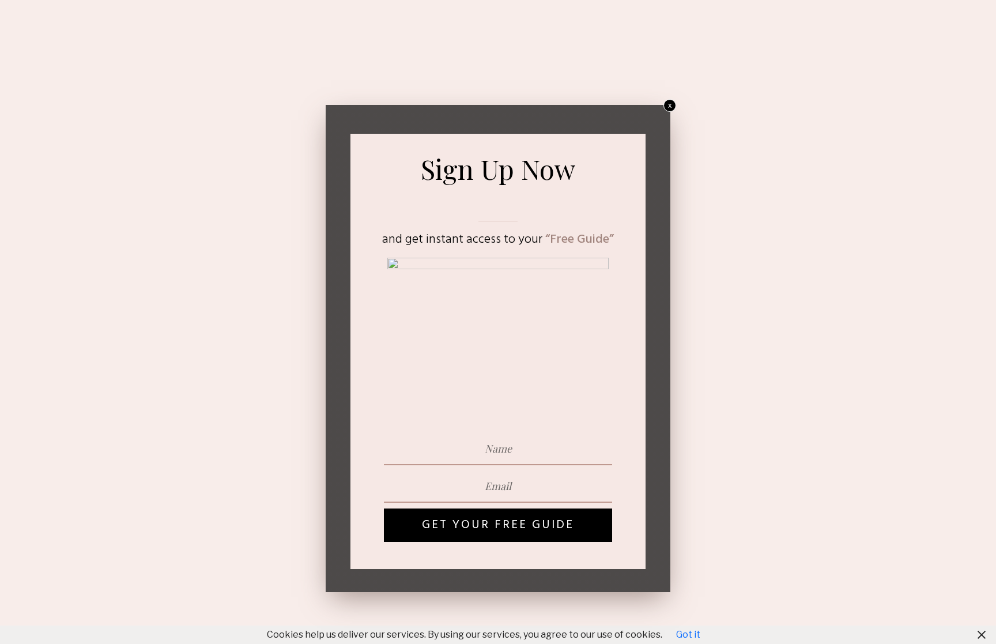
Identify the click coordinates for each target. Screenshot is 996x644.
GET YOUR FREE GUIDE (498, 524)
